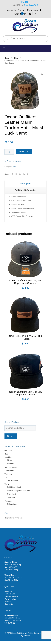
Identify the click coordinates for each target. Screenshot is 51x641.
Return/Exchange (11, 596)
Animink (27, 636)
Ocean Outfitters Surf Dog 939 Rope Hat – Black (25, 393)
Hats (16, 58)
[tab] (25, 183)
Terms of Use (9, 594)
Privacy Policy (10, 599)
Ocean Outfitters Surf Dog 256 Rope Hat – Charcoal (25, 281)
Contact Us (8, 604)
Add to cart (24, 151)
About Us (11, 10)
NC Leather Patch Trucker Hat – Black (25, 337)
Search (10, 436)
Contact (21, 10)
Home (6, 58)
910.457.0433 (31, 5)
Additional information (25, 190)
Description (25, 183)
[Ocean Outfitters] (25, 26)
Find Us (25, 2)
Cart (18, 14)
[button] (42, 74)
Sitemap (7, 602)
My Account (33, 10)
